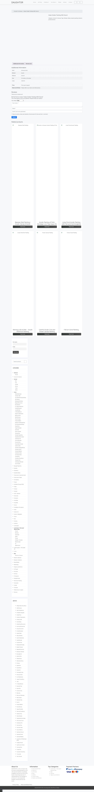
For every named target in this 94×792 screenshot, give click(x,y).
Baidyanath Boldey (19, 401)
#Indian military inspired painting (71, 18)
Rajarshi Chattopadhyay (20, 422)
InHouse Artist (20, 674)
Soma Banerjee (18, 440)
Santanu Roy (19, 713)
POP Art (15, 573)
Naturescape (17, 541)
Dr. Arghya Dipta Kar (19, 406)
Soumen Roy (17, 442)
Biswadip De (17, 404)
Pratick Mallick (18, 420)
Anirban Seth (17, 395)
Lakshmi (16, 523)
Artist (15, 392)
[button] (75, 2)
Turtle (16, 388)
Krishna (15, 521)
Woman (15, 592)
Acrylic (16, 374)
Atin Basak (17, 399)
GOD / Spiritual (17, 493)
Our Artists (53, 2)
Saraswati (16, 582)
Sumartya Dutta (18, 454)
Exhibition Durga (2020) (19, 484)
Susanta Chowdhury (19, 458)
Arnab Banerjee (20, 631)
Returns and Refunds (37, 778)
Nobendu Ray (19, 699)
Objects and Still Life (18, 566)
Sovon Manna (19, 729)
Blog (33, 773)
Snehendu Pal (18, 438)
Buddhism (16, 470)
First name (15, 342)
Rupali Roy (17, 426)
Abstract (16, 372)
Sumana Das (19, 747)
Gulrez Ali (18, 670)
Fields (15, 486)
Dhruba (18, 663)
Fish (16, 382)
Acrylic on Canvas (19, 555)
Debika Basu (19, 658)
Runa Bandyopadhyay (19, 424)
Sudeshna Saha (18, 452)
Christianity (16, 479)
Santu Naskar (19, 716)
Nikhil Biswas (18, 417)
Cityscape (17, 534)
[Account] (78, 2)
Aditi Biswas (19, 608)
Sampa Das (17, 433)
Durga (15, 482)
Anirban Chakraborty (21, 617)
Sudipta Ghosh (20, 742)
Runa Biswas (19, 706)
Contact (70, 2)
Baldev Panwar (20, 647)
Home (34, 2)
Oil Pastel (16, 569)
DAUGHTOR (19, 656)
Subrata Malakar (18, 451)
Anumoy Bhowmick (21, 626)
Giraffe (16, 384)
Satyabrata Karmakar (19, 436)
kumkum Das (19, 690)
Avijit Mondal (19, 640)
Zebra (16, 389)
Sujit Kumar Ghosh (20, 744)
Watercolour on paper (18, 589)
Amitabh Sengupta (20, 612)
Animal (15, 379)
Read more (22, 226)
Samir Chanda (18, 431)
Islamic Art (16, 511)
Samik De (17, 429)
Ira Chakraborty (20, 676)
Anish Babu (19, 621)
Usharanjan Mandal (19, 461)
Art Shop (40, 2)
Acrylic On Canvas (18, 11)
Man (15, 553)
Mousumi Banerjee (20, 695)
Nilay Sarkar (19, 697)
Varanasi (16, 587)
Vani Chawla (17, 463)
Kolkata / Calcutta (19, 540)
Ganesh (15, 491)
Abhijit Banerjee (18, 394)
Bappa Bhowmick (18, 402)
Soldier (15, 585)
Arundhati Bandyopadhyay (20, 397)
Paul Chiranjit (18, 419)
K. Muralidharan (18, 411)
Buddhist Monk (17, 472)
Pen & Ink (16, 571)
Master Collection (17, 557)
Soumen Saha (20, 727)
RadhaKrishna (17, 578)
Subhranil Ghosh (20, 732)
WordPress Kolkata (55, 787)
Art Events (34, 771)
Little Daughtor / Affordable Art (19, 548)
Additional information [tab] (18, 63)
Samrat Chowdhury (21, 711)
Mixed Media (16, 562)
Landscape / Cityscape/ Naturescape (19, 528)
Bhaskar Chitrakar (20, 651)
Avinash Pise (19, 642)
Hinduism (16, 498)
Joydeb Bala (17, 410)
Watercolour (17, 545)
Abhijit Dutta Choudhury (21, 605)
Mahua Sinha (18, 415)
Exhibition (46, 2)
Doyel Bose (19, 667)
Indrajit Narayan (18, 408)
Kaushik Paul (19, 686)
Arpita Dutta (19, 633)
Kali (15, 518)
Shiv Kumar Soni (20, 720)
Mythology (16, 564)
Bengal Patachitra (17, 465)
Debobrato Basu (20, 660)
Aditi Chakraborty (20, 610)
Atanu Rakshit (19, 635)
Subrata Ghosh (18, 449)
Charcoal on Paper (18, 477)
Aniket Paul (19, 614)
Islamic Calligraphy (18, 514)
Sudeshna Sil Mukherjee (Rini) (21, 739)
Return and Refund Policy (26, 784)
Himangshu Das (20, 672)
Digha (16, 536)
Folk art (15, 488)
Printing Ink (16, 576)
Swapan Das (17, 460)
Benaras (17, 532)
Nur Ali (18, 702)
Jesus (15, 516)
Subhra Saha (17, 445)
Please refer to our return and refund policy (30, 87)
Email (14, 346)
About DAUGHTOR (36, 768)
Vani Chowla (19, 756)
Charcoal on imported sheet (20, 475)
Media (59, 2)
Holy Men (16, 502)
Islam (15, 509)
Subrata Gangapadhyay (20, 447)
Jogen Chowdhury (20, 679)
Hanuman (16, 495)
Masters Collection (18, 560)
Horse (16, 386)
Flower (16, 538)
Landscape (16, 525)
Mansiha (18, 693)
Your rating (14, 100)
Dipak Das (19, 665)
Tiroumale (19, 754)
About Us (34, 770)
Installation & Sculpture (19, 507)
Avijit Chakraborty (20, 637)
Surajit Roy (17, 456)
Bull (16, 380)
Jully (17, 681)
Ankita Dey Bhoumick (21, 624)
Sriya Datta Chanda (19, 444)
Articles (65, 2)
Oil (15, 543)
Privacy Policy (35, 776)
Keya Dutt (19, 688)
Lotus (15, 551)
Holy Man (16, 500)
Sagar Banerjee (18, 427)
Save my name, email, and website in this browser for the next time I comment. (30, 114)
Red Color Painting (18, 580)
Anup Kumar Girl (20, 628)
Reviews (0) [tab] (29, 63)
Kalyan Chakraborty (19, 413)
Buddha (15, 468)
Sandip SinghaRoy (19, 435)
